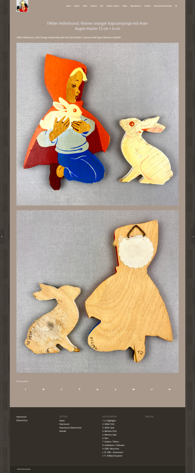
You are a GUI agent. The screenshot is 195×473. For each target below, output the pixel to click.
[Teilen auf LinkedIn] (98, 389)
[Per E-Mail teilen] (170, 389)
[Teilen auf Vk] (133, 389)
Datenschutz (21, 420)
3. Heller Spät (108, 427)
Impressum (21, 416)
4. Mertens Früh (109, 431)
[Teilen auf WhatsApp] (62, 389)
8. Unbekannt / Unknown (113, 445)
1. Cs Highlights (109, 420)
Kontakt (62, 431)
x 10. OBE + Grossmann (112, 452)
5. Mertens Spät (109, 434)
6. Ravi (105, 438)
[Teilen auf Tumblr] (116, 389)
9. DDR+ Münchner (110, 448)
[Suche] (176, 6)
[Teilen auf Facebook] (26, 389)
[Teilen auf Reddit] (152, 389)
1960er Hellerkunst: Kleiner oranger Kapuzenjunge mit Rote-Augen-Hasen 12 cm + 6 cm (97, 25)
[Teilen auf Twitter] (44, 389)
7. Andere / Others (110, 441)
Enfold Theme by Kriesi (24, 469)
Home (62, 420)
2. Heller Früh (108, 424)
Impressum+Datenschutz (70, 427)
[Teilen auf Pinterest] (79, 389)
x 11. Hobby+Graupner (112, 455)
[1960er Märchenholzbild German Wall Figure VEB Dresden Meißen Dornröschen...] (2, 236)
